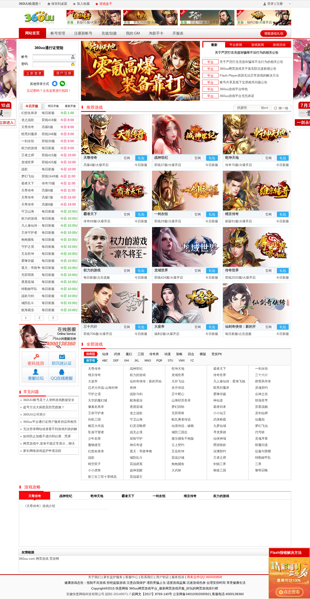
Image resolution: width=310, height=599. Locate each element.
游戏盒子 (105, 3)
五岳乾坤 (178, 451)
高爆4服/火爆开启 (95, 165)
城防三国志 (179, 432)
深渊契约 (219, 451)
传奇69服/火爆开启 (96, 221)
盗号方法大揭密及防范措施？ (43, 407)
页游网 (54, 558)
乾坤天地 (232, 157)
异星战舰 (261, 406)
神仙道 (218, 400)
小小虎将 (94, 470)
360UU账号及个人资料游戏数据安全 (48, 400)
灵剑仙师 (261, 413)
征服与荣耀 (263, 451)
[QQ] (54, 83)
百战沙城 (178, 457)
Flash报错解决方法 (286, 552)
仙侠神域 (219, 438)
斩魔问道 (261, 445)
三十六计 (90, 326)
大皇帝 (159, 326)
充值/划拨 (109, 33)
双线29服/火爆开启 (167, 221)
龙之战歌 (136, 413)
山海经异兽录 (181, 400)
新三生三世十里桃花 (102, 476)
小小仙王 (219, 413)
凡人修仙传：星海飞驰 (229, 381)
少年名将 (94, 438)
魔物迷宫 (94, 445)
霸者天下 (90, 214)
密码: (25, 64)
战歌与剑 (136, 394)
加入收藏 (83, 3)
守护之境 (94, 394)
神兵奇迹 (136, 445)
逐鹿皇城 (136, 406)
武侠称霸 (219, 419)
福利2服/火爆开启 (254, 22)
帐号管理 (58, 33)
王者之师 (219, 457)
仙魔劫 (260, 419)
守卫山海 (136, 419)
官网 (127, 158)
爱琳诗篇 (219, 394)
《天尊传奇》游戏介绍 (39, 506)
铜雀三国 (219, 470)
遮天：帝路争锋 (141, 451)
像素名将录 (96, 406)
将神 (133, 387)
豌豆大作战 (96, 426)
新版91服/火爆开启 (85, 22)
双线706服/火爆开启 (200, 22)
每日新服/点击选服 (96, 277)
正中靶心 (178, 394)
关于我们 (94, 577)
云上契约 (178, 445)
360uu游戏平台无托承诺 (237, 96)
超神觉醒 (136, 470)
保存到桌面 (59, 3)
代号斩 (260, 432)
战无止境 (136, 432)
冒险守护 (136, 438)
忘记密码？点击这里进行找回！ (49, 90)
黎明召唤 (261, 470)
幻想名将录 (96, 451)
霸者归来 (219, 406)
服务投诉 (178, 577)
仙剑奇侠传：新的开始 (146, 381)
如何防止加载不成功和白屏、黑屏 (47, 436)
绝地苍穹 (261, 400)
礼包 (141, 158)
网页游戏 (42, 558)
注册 (279, 3)
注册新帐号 (83, 33)
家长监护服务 (113, 577)
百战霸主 (136, 476)
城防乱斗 (136, 457)
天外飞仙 (178, 381)
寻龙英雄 (219, 432)
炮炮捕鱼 (178, 464)
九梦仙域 (219, 426)
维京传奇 (232, 214)
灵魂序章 (261, 438)
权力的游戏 (92, 270)
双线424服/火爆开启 (168, 277)
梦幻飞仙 (261, 426)
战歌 (91, 457)
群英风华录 (263, 381)
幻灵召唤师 (138, 426)
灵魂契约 (261, 387)
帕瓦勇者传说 (181, 419)
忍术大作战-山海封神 (103, 387)
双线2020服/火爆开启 (144, 22)
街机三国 (94, 419)
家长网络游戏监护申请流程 (42, 451)
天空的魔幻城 (97, 400)
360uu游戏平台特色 (234, 89)
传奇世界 (232, 270)
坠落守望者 (96, 432)
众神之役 (261, 394)
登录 (270, 3)
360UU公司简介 (34, 414)
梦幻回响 (178, 406)
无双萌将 (178, 413)
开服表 (177, 33)
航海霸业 (136, 400)
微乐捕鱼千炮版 (183, 438)
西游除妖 (219, 445)
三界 (258, 464)
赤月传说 (178, 387)
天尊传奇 (90, 157)
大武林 (176, 470)
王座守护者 (96, 413)
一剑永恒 (161, 214)
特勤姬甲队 (263, 457)
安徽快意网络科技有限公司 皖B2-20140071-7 (98, 594)
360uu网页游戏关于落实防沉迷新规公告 (248, 68)
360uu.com (27, 558)
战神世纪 (161, 157)
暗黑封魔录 (221, 387)
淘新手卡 (156, 33)
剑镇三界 (219, 464)
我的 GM (133, 33)
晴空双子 (94, 464)
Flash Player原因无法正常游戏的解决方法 (249, 75)
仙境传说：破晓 (183, 426)
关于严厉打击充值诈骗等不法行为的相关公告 (246, 52)
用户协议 (162, 577)
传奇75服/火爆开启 (238, 165)
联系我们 (147, 577)
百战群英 (136, 464)
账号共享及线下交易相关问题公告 (243, 82)
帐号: (25, 57)
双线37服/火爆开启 (167, 165)
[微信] (62, 83)
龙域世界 (161, 270)
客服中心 (131, 577)
